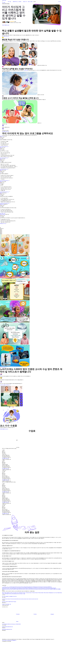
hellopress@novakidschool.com (7, 626)
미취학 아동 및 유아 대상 (20, 6)
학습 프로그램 (13, 592)
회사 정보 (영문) (4, 596)
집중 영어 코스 (52, 592)
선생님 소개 (25, 1)
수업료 (29, 1)
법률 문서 (14, 640)
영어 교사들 (23, 593)
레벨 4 (1, 181)
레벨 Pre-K (2, 136)
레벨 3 (1, 170)
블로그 (32, 1)
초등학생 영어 (15, 593)
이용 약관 (11, 640)
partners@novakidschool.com (7, 629)
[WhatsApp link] (9, 638)
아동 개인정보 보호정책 (6, 640)
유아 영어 (19, 593)
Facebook (17, 614)
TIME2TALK (2, 204)
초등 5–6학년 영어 (39, 592)
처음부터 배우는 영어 (9, 593)
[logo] (4, 1)
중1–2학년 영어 (44, 592)
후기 (8, 596)
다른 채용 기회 (8, 604)
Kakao (17, 621)
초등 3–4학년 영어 (33, 592)
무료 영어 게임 (4, 601)
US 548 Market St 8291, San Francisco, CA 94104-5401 (11, 624)
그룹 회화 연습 (21, 592)
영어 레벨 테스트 (8, 592)
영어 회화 (48, 592)
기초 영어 (17, 592)
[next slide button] (4, 225)
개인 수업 (9, 1)
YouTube (35, 614)
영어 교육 (4, 593)
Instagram (52, 614)
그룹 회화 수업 (15, 1)
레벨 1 (1, 147)
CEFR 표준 (26, 70)
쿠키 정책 (47, 645)
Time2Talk (9, 9)
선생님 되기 (4, 604)
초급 (19, 5)
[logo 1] (4, 584)
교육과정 (19, 1)
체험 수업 (3, 592)
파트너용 (14, 596)
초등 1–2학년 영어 (27, 592)
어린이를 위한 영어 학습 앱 (11, 601)
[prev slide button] (1, 225)
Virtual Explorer (2, 214)
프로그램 (19, 2)
